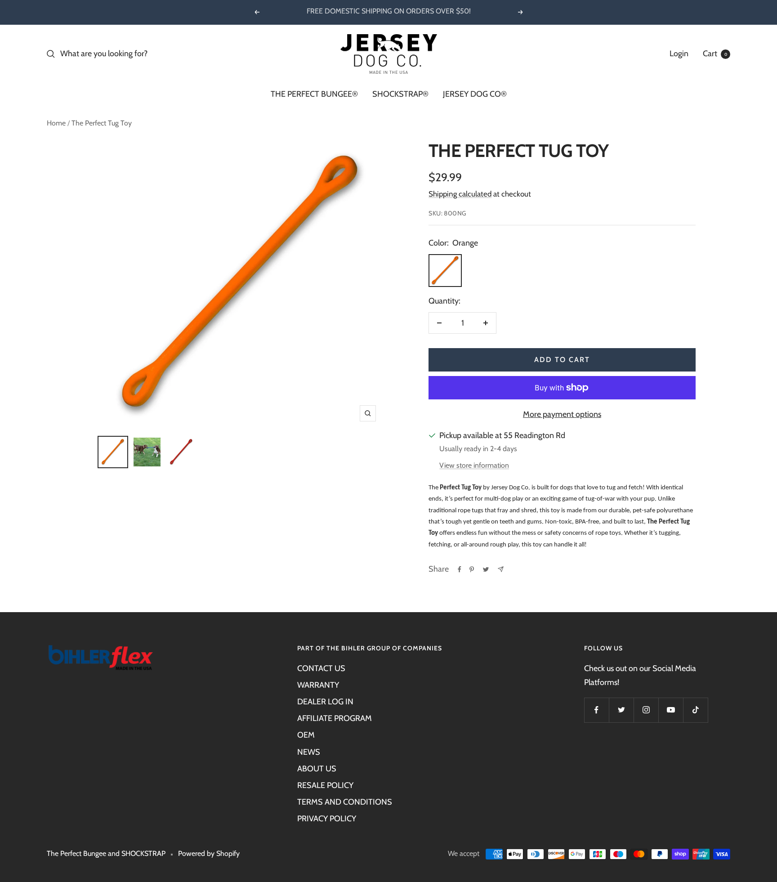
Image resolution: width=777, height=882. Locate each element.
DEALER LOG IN (325, 702)
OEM (306, 735)
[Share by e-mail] (501, 569)
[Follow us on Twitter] (621, 710)
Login (679, 53)
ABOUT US (316, 769)
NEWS (308, 752)
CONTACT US (321, 668)
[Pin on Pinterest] (471, 569)
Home (56, 123)
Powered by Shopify (209, 853)
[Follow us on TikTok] (695, 710)
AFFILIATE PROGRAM (334, 718)
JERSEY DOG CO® (475, 94)
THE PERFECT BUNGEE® (314, 94)
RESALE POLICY (325, 785)
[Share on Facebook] (459, 569)
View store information (474, 465)
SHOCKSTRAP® (400, 94)
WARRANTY (318, 685)
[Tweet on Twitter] (486, 569)
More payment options (562, 414)
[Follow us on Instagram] (646, 710)
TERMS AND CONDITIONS (344, 802)
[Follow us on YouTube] (670, 710)
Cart (715, 53)
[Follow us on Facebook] (596, 710)
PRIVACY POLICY (326, 819)
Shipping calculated (460, 193)
